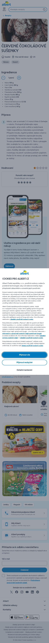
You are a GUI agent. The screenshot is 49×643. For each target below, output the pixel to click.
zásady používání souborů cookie (32, 345)
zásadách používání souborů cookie (21, 319)
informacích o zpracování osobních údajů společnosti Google (21, 333)
